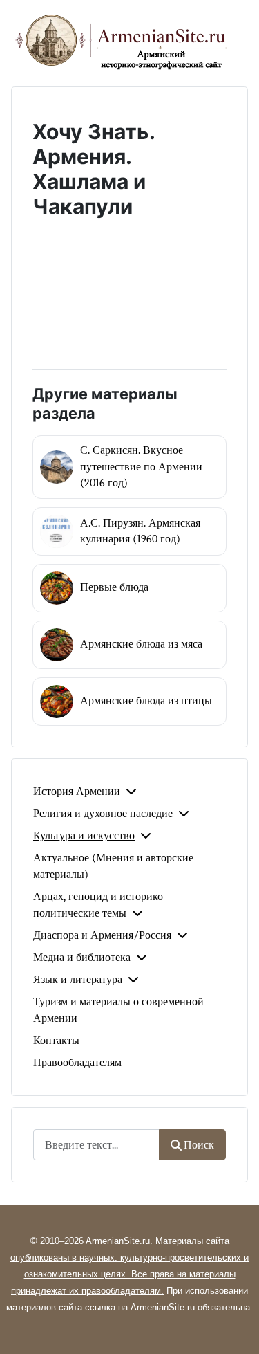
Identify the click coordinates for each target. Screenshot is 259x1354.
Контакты (56, 1040)
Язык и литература (77, 979)
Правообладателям (77, 1062)
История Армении (76, 791)
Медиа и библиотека (82, 957)
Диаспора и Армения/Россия (102, 935)
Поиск (199, 1145)
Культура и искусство (84, 836)
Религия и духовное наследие (103, 813)
